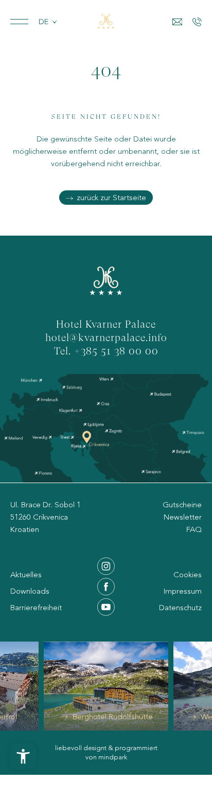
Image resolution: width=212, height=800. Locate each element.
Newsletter (183, 517)
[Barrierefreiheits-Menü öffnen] (23, 756)
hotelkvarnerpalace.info (106, 338)
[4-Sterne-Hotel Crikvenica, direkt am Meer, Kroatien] (106, 21)
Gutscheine (182, 504)
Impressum (183, 591)
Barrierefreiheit (36, 607)
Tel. (64, 352)
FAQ (194, 529)
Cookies (187, 574)
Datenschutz (180, 607)
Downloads (29, 591)
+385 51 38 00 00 (116, 352)
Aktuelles (26, 574)
